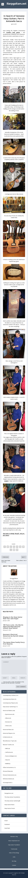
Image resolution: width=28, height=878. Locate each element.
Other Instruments (8, 767)
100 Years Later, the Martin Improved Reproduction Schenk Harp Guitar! (13, 626)
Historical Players (7, 733)
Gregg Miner (14, 578)
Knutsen (7, 722)
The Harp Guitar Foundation (12, 797)
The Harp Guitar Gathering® (12, 801)
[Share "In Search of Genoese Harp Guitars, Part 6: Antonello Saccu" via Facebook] (4, 546)
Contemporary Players (9, 703)
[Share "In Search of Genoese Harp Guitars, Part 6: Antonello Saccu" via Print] (17, 549)
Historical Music (7, 729)
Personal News (7, 771)
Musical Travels (7, 744)
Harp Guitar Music (9, 804)
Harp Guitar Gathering (9, 706)
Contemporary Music (8, 699)
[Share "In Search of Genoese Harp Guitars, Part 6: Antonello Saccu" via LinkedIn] (20, 546)
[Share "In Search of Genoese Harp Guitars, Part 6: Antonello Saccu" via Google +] (10, 546)
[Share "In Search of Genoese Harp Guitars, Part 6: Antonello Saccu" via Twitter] (7, 546)
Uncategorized (7, 782)
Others (7, 725)
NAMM (7, 763)
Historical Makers (7, 710)
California (8, 752)
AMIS (6, 748)
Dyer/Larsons (8, 714)
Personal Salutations (8, 775)
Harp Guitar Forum (10, 808)
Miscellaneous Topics (8, 741)
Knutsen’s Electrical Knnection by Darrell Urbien (13, 635)
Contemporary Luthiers (9, 695)
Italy (6, 760)
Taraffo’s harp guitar (13, 32)
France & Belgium (10, 756)
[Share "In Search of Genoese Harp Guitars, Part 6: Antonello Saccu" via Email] (14, 549)
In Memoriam (6, 737)
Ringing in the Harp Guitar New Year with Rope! (12, 618)
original (6, 481)
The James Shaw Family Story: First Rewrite (14, 643)
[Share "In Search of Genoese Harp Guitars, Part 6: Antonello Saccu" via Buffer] (23, 546)
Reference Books (7, 778)
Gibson (7, 718)
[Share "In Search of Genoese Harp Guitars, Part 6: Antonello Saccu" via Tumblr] (14, 546)
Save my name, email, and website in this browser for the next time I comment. (12, 682)
